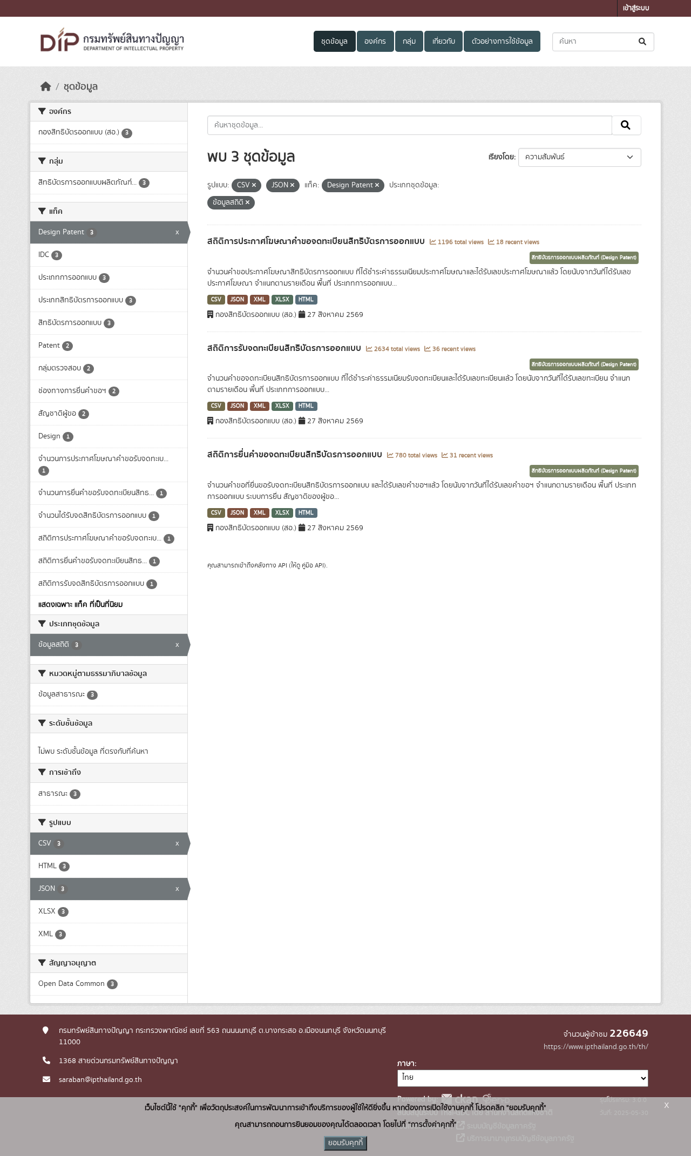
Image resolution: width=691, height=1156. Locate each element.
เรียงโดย (501, 157)
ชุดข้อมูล (334, 41)
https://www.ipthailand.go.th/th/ (596, 1047)
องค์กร (375, 41)
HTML (306, 299)
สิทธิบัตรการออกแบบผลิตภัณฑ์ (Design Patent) (584, 257)
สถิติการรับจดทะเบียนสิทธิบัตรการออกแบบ (285, 348)
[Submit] (643, 41)
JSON (237, 299)
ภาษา (406, 1063)
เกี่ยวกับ (443, 41)
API (282, 565)
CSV (216, 299)
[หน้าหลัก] (45, 87)
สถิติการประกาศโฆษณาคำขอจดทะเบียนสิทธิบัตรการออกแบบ (317, 241)
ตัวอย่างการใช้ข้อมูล (502, 41)
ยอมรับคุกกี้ (345, 1143)
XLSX (282, 299)
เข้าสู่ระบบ (636, 8)
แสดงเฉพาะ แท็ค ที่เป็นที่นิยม (80, 604)
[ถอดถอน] (254, 185)
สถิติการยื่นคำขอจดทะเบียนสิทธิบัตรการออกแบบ (295, 455)
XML (260, 299)
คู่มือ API (313, 565)
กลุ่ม (409, 41)
